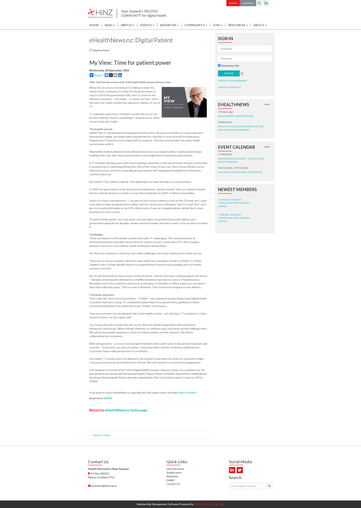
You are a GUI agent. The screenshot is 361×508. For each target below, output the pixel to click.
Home (94, 25)
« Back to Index (101, 435)
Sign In (233, 3)
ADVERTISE (168, 25)
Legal (221, 504)
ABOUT (259, 25)
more (267, 104)
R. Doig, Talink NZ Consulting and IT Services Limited (234, 228)
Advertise (172, 476)
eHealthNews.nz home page (126, 410)
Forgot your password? (232, 80)
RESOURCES (237, 25)
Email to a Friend (101, 50)
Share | (98, 75)
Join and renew (175, 468)
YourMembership (204, 504)
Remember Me (230, 65)
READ (109, 25)
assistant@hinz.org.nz (104, 485)
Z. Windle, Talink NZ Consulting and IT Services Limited (234, 213)
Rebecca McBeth (187, 392)
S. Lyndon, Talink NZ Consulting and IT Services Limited (234, 198)
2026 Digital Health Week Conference (240, 172)
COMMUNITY (194, 25)
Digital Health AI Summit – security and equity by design (241, 160)
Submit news (174, 472)
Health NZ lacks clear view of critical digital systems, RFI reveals (240, 128)
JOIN (217, 25)
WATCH (127, 25)
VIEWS (107, 398)
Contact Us (173, 483)
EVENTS (146, 25)
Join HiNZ (248, 3)
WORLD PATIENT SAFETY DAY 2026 (235, 116)
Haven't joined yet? (229, 87)
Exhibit (170, 480)
